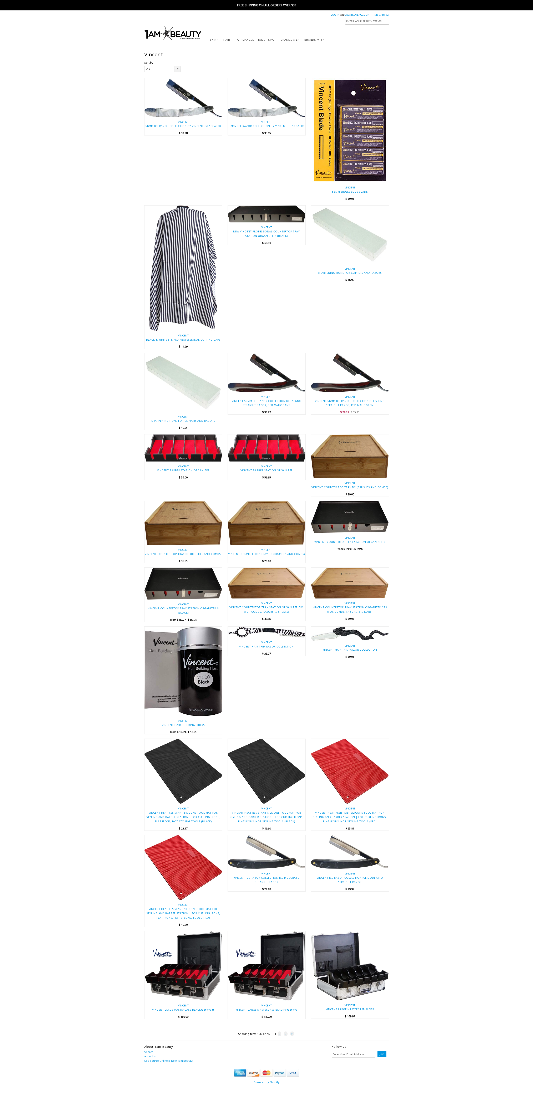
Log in (335, 14)
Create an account (357, 14)
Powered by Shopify (266, 1082)
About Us (150, 1056)
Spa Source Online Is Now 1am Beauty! (168, 1061)
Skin (213, 39)
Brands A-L (289, 39)
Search (148, 1052)
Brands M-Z (313, 39)
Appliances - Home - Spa (255, 39)
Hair (226, 39)
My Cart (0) (382, 14)
